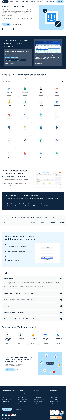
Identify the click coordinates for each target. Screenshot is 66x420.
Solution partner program (7, 399)
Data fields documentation (10, 63)
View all (19, 403)
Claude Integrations (22, 395)
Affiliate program (5, 401)
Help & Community (5, 403)
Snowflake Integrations (22, 399)
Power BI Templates (54, 395)
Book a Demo (52, 1)
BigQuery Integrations (22, 397)
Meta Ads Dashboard (54, 401)
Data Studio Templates (54, 393)
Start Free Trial (7, 409)
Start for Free (60, 1)
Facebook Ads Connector (39, 399)
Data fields (4, 395)
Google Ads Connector (38, 401)
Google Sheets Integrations (23, 401)
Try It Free (6, 24)
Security (17, 418)
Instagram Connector (38, 393)
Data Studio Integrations (23, 393)
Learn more (9, 95)
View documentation (17, 24)
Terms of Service (11, 418)
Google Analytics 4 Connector (40, 395)
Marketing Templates (54, 397)
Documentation (5, 393)
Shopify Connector (37, 397)
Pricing (22, 1)
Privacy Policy (4, 418)
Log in (47, 1)
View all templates (38, 63)
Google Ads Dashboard (54, 399)
